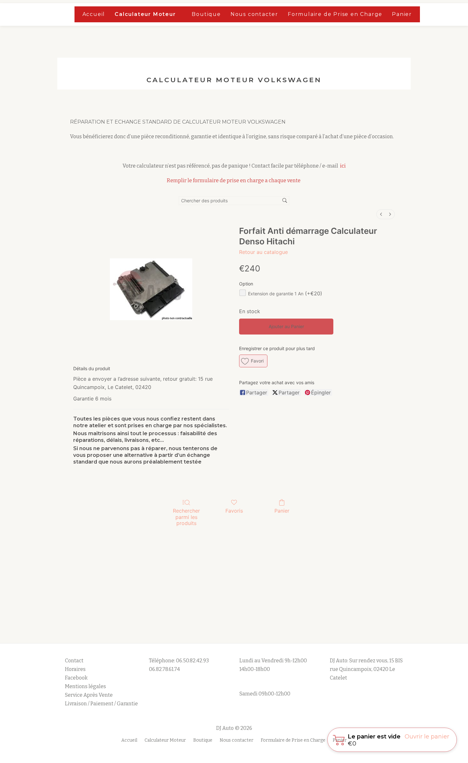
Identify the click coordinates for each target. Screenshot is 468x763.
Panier (402, 14)
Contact (74, 661)
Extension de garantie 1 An (285, 293)
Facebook (76, 678)
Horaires (75, 669)
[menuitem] (381, 214)
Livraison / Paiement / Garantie (101, 704)
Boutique (206, 14)
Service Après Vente (89, 695)
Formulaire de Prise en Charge (335, 14)
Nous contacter (254, 14)
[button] (253, 361)
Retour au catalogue (263, 252)
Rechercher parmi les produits (186, 516)
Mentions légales (86, 686)
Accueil (93, 14)
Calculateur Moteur (145, 14)
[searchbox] (234, 201)
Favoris (234, 510)
